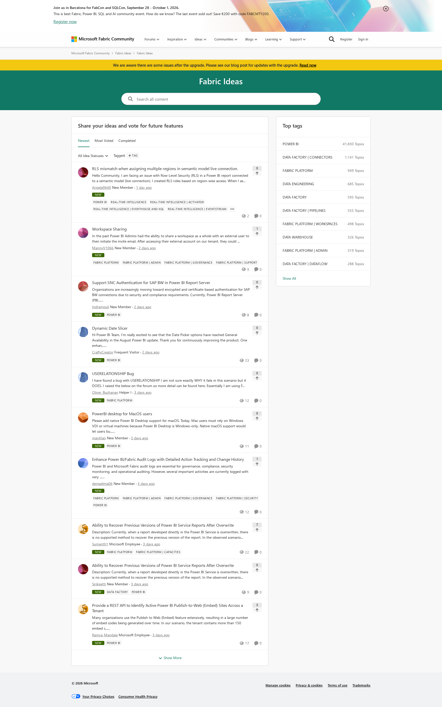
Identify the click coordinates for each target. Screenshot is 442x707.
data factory (295, 197)
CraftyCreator (102, 352)
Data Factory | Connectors (307, 157)
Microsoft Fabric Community (90, 53)
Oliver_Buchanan (105, 392)
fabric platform (298, 170)
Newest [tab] (84, 140)
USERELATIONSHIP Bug (113, 373)
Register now (65, 21)
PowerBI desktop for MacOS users (122, 413)
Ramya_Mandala (105, 634)
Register (346, 39)
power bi (291, 143)
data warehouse (298, 237)
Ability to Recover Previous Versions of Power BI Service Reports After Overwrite (163, 525)
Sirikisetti (99, 583)
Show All (289, 278)
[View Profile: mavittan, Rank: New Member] (83, 417)
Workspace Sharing (109, 229)
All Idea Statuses (91, 156)
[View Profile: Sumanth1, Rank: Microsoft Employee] (83, 529)
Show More (173, 657)
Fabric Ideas (123, 53)
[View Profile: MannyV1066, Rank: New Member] (83, 233)
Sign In (363, 39)
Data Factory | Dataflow (305, 263)
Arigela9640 (101, 187)
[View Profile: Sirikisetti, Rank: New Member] (83, 569)
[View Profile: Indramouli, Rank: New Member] (83, 286)
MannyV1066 (103, 247)
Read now (308, 65)
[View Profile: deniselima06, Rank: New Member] (83, 463)
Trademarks (361, 685)
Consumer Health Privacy (138, 696)
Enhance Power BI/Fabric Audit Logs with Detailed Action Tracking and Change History (168, 459)
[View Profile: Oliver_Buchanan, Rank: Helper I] (83, 377)
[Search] (332, 39)
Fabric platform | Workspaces (310, 223)
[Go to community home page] (102, 39)
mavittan (99, 437)
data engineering (298, 183)
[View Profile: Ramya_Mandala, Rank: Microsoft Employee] (83, 609)
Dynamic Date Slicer (110, 328)
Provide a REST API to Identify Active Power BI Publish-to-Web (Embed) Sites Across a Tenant (167, 608)
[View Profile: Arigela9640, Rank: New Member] (83, 172)
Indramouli (100, 306)
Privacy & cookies (309, 685)
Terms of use (337, 685)
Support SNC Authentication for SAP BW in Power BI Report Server (151, 282)
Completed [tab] (127, 140)
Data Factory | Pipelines (304, 210)
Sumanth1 (100, 544)
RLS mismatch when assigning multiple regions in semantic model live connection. (165, 168)
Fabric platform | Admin (305, 250)
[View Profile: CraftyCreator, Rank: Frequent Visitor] (83, 332)
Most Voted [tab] (104, 140)
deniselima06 (102, 483)
